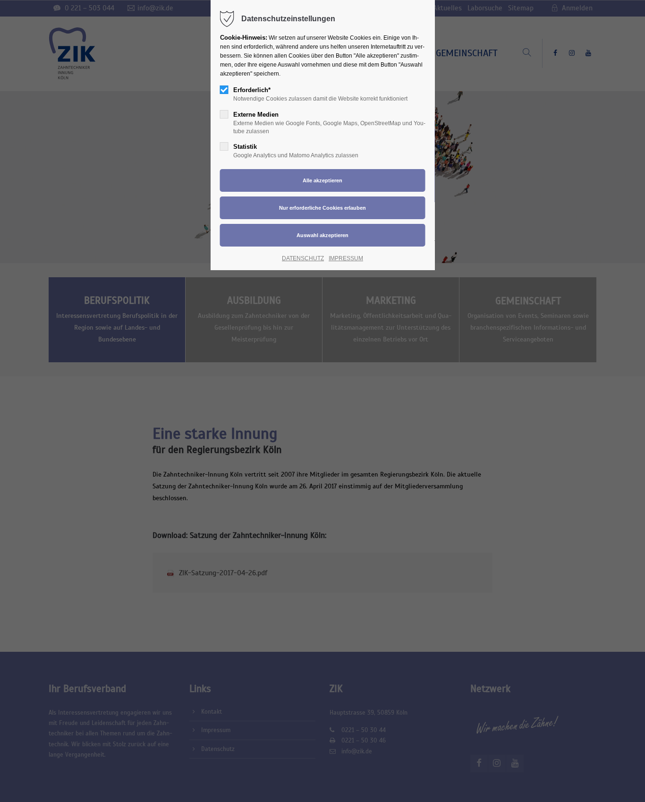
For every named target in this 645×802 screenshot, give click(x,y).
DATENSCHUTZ (303, 258)
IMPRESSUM (346, 258)
